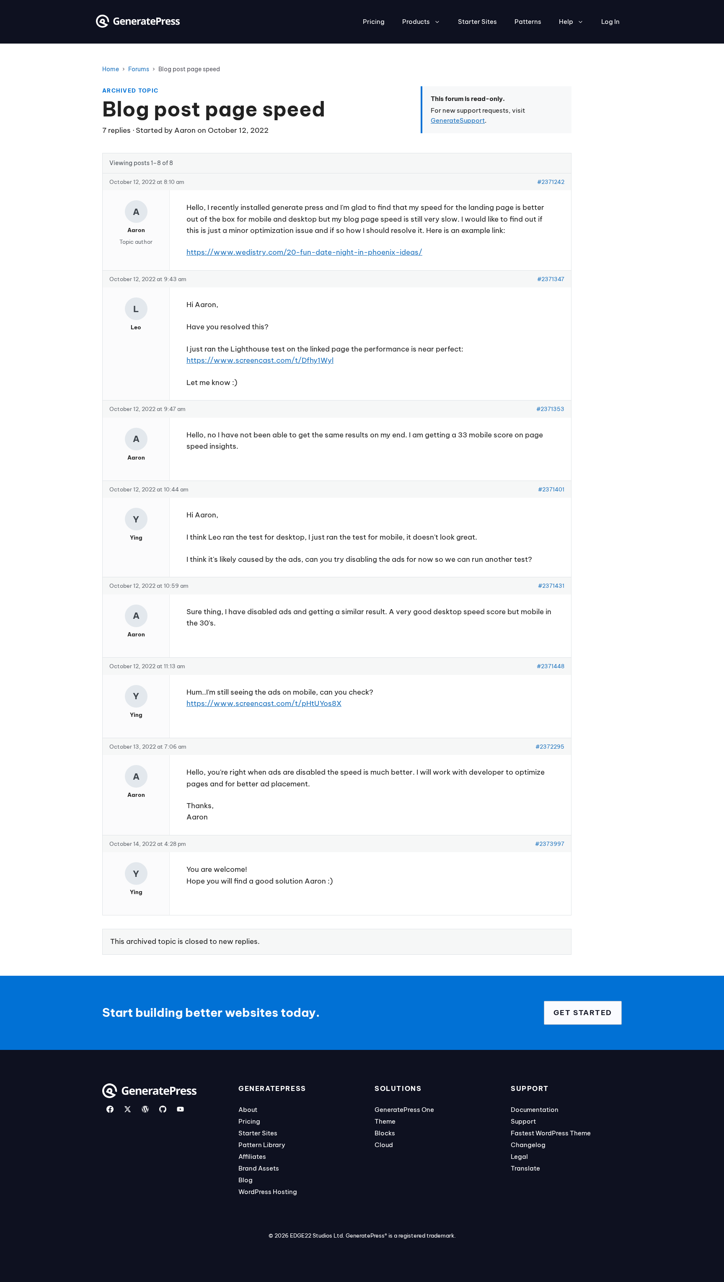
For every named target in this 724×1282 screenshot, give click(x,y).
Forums (138, 69)
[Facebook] (110, 1109)
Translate (525, 1168)
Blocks (385, 1133)
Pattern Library (261, 1145)
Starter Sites (477, 22)
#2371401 (551, 489)
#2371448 (550, 666)
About (247, 1110)
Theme (385, 1121)
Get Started (582, 1012)
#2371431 (551, 585)
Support (523, 1121)
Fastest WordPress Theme (551, 1133)
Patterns (528, 22)
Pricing (374, 22)
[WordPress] (145, 1109)
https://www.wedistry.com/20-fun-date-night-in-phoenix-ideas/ (304, 252)
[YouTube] (180, 1109)
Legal (519, 1157)
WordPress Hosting (267, 1192)
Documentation (535, 1110)
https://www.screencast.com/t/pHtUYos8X (263, 703)
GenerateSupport (458, 120)
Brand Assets (258, 1168)
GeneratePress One (404, 1110)
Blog (245, 1180)
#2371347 (550, 279)
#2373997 (549, 843)
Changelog (528, 1145)
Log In (610, 22)
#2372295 (549, 746)
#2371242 (550, 181)
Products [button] (416, 22)
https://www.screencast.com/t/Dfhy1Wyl (260, 360)
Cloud (384, 1145)
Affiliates (252, 1157)
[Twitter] (127, 1109)
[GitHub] (163, 1109)
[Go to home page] (138, 25)
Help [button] (566, 22)
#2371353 (550, 409)
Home (110, 69)
